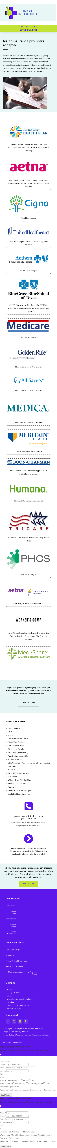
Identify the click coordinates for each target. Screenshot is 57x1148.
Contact (28, 1035)
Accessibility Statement (40, 1035)
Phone (3, 1065)
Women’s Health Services (16, 961)
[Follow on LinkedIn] (26, 1021)
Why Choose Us (11, 933)
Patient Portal (13, 912)
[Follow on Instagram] (20, 1021)
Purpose (3, 1071)
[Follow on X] (14, 1021)
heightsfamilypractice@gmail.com (19, 999)
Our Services (11, 906)
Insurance (10, 955)
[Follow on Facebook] (8, 1021)
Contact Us (28, 702)
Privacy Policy (8, 1035)
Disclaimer (19, 1035)
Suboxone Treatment (14, 967)
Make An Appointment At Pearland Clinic (22, 973)
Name (3, 1061)
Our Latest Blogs (13, 950)
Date (1, 1074)
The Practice (11, 919)
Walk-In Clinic (13, 925)
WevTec (25, 1032)
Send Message (6, 1095)
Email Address (6, 1068)
